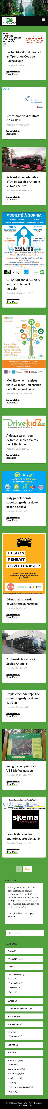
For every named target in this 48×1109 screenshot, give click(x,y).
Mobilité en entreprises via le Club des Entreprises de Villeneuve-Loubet (23, 385)
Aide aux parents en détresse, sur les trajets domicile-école (22, 440)
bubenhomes (12, 71)
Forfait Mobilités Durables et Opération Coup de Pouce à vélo (23, 56)
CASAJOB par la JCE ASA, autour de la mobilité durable (23, 284)
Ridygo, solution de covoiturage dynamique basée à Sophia (22, 502)
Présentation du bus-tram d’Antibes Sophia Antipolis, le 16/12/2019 (23, 181)
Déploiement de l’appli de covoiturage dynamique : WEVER (23, 698)
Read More (12, 74)
